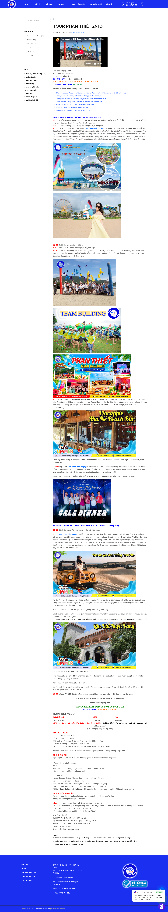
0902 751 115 (131, 5)
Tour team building (78, 844)
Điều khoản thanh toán (29, 872)
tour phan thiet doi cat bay (94, 841)
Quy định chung (26, 880)
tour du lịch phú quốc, (31, 87)
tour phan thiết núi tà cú (61, 844)
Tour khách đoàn (78, 4)
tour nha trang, (29, 84)
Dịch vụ (49, 4)
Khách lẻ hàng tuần (77, 32)
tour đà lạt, (28, 74)
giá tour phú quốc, (30, 90)
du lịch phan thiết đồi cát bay (104, 838)
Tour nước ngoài (95, 4)
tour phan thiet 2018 (60, 841)
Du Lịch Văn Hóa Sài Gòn (41, 909)
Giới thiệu (39, 4)
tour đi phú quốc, (30, 77)
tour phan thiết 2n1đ (76, 841)
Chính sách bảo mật (28, 876)
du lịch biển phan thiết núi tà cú (64, 838)
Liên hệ (109, 4)
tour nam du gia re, (30, 97)
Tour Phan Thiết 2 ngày (94, 128)
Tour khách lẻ (62, 4)
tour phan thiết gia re (112, 841)
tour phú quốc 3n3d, (31, 100)
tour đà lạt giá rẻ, (39, 74)
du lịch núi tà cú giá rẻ (84, 838)
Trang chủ (28, 4)
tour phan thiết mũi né (129, 841)
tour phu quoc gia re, (31, 80)
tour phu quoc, (29, 93)
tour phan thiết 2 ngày (123, 838)
